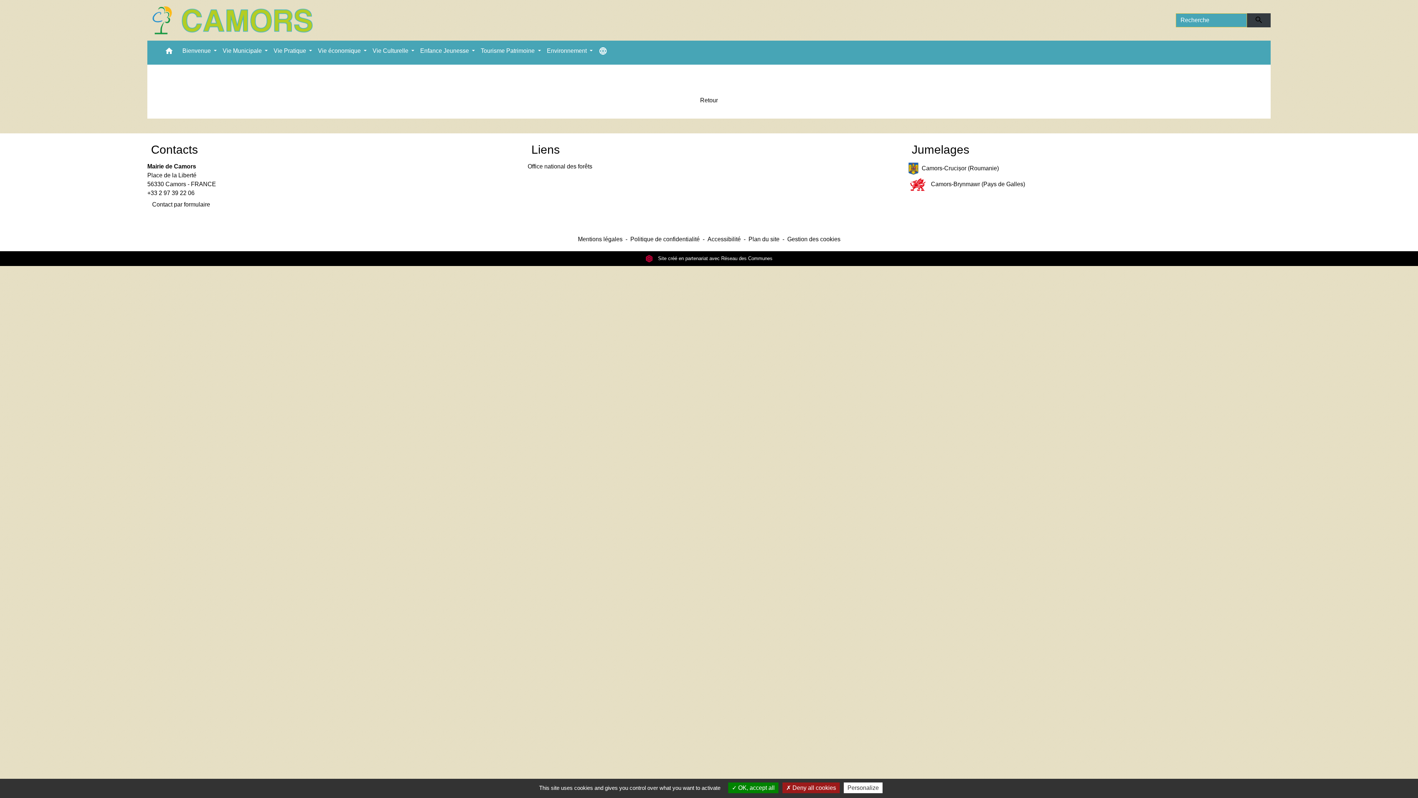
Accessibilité (724, 239)
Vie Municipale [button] (243, 51)
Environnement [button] (567, 51)
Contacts (174, 149)
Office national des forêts (560, 166)
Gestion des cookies (813, 239)
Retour (709, 100)
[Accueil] (232, 20)
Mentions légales (600, 239)
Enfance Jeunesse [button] (445, 51)
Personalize (863, 788)
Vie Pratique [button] (291, 51)
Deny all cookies (813, 788)
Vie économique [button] (340, 51)
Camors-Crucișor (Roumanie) (960, 168)
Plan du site (764, 239)
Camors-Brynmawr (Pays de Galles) (978, 184)
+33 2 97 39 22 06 (171, 193)
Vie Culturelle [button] (391, 51)
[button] (169, 53)
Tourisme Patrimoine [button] (508, 51)
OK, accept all (756, 788)
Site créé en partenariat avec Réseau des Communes (715, 258)
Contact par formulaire (181, 204)
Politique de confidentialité (665, 239)
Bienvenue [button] (197, 51)
